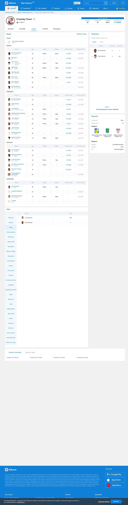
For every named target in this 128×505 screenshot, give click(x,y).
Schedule (22, 29)
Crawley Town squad (82, 357)
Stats (106, 107)
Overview (11, 29)
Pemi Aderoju (102, 50)
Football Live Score (10, 12)
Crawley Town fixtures (12, 357)
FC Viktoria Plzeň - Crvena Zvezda (44, 497)
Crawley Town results (59, 357)
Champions (56, 29)
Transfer (45, 29)
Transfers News (69, 497)
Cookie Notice (21, 502)
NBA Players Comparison (102, 497)
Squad (34, 29)
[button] (106, 8)
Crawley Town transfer (36, 357)
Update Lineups (82, 34)
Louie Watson (102, 56)
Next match (9, 495)
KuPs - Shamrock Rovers (12, 497)
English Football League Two (25, 12)
